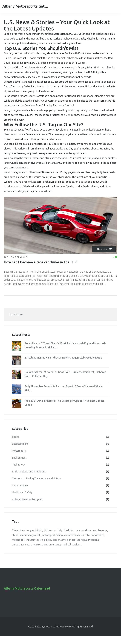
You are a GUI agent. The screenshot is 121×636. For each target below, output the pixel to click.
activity (58, 530)
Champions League (23, 530)
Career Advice (60, 485)
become (102, 530)
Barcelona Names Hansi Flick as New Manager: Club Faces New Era (63, 357)
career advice (60, 539)
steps (15, 535)
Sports (60, 436)
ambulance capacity (23, 544)
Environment (60, 457)
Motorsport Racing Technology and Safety (60, 478)
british (38, 530)
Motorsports (60, 450)
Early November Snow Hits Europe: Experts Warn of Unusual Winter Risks (64, 388)
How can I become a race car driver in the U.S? (40, 262)
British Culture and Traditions (60, 471)
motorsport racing (52, 535)
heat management (30, 535)
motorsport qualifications (84, 539)
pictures (48, 530)
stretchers (42, 544)
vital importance (94, 535)
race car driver (83, 530)
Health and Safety (60, 492)
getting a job (44, 539)
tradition (69, 530)
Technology (60, 464)
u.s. (95, 530)
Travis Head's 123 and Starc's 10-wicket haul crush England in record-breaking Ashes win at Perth (65, 345)
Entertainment (60, 443)
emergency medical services (65, 544)
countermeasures (74, 535)
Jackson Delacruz (15, 257)
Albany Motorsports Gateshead (26, 6)
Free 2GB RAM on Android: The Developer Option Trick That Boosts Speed (64, 402)
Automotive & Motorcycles (60, 499)
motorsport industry (23, 539)
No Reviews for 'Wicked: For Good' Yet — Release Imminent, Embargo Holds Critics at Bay (65, 374)
